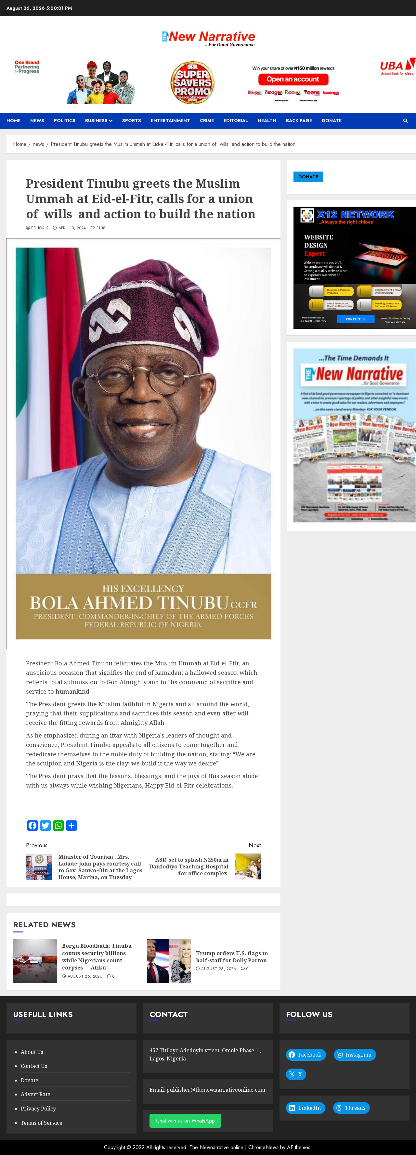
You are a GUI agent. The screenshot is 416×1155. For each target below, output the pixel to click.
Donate (332, 120)
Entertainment (170, 120)
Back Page (299, 120)
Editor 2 (39, 228)
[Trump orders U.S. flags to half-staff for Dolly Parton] (169, 961)
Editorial (236, 120)
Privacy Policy (38, 1108)
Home (13, 120)
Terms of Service (41, 1122)
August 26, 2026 (85, 976)
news (37, 120)
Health (267, 120)
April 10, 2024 (72, 228)
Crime (207, 120)
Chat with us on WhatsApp (185, 1120)
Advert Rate (35, 1094)
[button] (405, 120)
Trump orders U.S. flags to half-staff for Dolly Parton (232, 957)
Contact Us (34, 1066)
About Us (32, 1052)
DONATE (308, 176)
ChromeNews (263, 1147)
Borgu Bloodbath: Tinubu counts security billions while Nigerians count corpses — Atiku (97, 956)
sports (131, 120)
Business (96, 120)
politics (64, 120)
